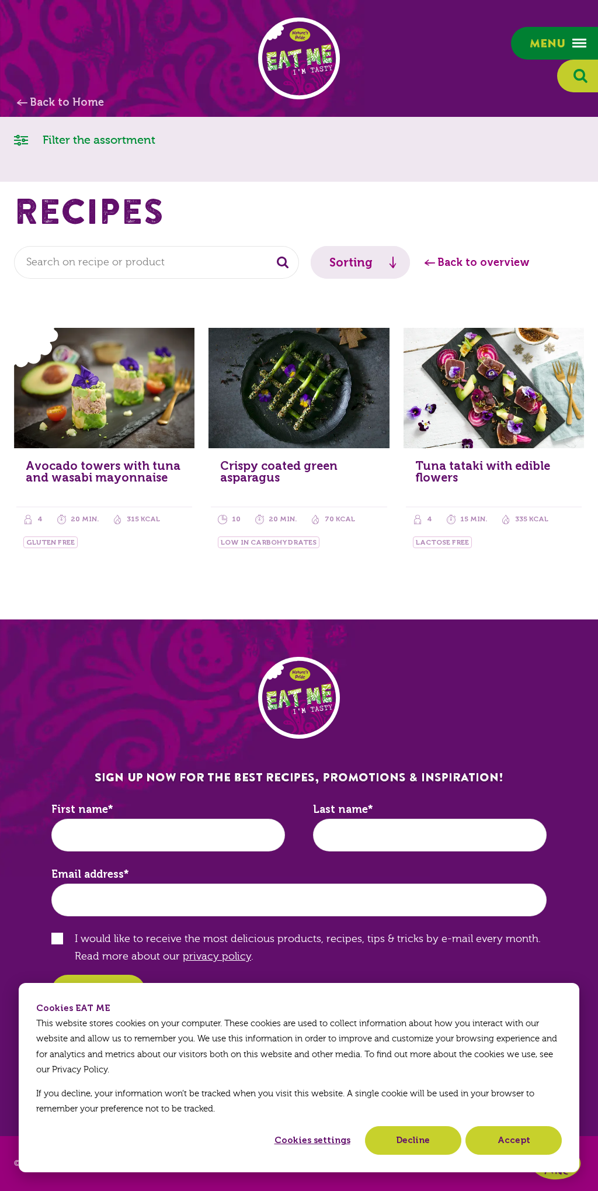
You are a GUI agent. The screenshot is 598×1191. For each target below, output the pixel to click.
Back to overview (483, 262)
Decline (413, 1140)
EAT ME (299, 58)
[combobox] (156, 262)
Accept (514, 1140)
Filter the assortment (97, 140)
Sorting (351, 262)
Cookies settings (312, 1140)
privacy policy (217, 956)
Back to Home (67, 102)
